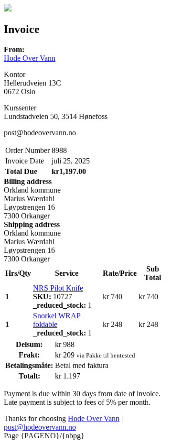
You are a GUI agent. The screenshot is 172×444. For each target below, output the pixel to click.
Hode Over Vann (29, 58)
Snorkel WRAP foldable (57, 320)
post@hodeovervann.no (40, 427)
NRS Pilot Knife (58, 288)
